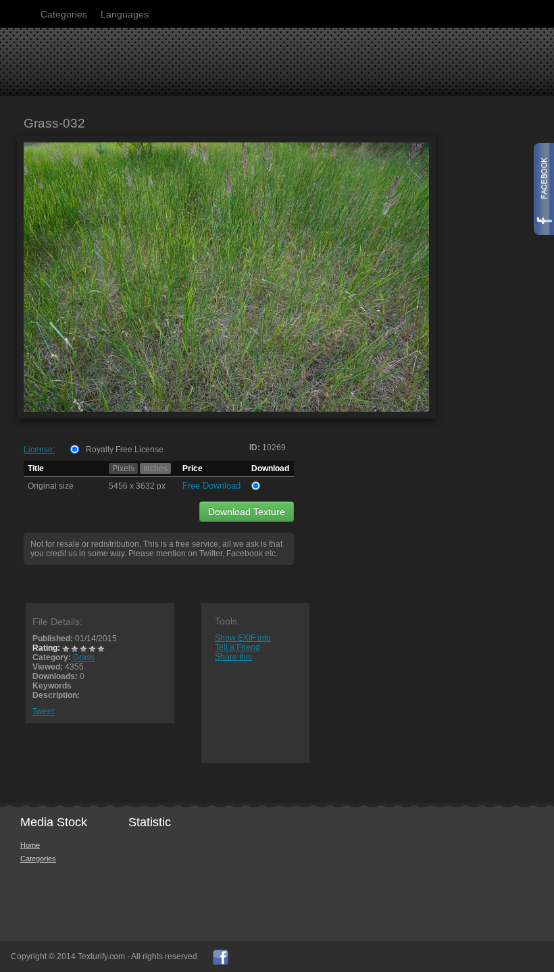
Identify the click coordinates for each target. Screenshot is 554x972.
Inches (155, 468)
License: (39, 449)
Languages (125, 14)
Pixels (123, 468)
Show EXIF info (243, 638)
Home (30, 845)
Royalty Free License (124, 449)
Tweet (43, 711)
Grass (84, 657)
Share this (233, 657)
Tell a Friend (237, 647)
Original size (51, 486)
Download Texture (246, 511)
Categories (64, 14)
